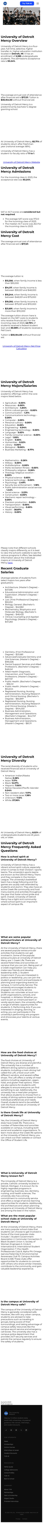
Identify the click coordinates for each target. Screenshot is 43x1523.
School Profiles (9, 1473)
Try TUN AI (27, 3)
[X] (21, 1430)
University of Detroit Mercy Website (21, 162)
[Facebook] (16, 1430)
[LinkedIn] (26, 1430)
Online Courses (9, 1447)
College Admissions (11, 1470)
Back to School (9, 1479)
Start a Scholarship (10, 1495)
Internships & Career (11, 1450)
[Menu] (38, 3)
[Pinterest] (11, 1430)
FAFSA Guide (8, 1467)
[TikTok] (6, 1430)
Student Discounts (10, 1453)
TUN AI (6, 1456)
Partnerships (8, 1492)
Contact (24, 1519)
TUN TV (6, 1476)
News (6, 1441)
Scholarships (8, 1444)
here (10, 562)
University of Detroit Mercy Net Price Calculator (21, 347)
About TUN (8, 1489)
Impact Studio (9, 1498)
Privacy (18, 1519)
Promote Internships (11, 1501)
